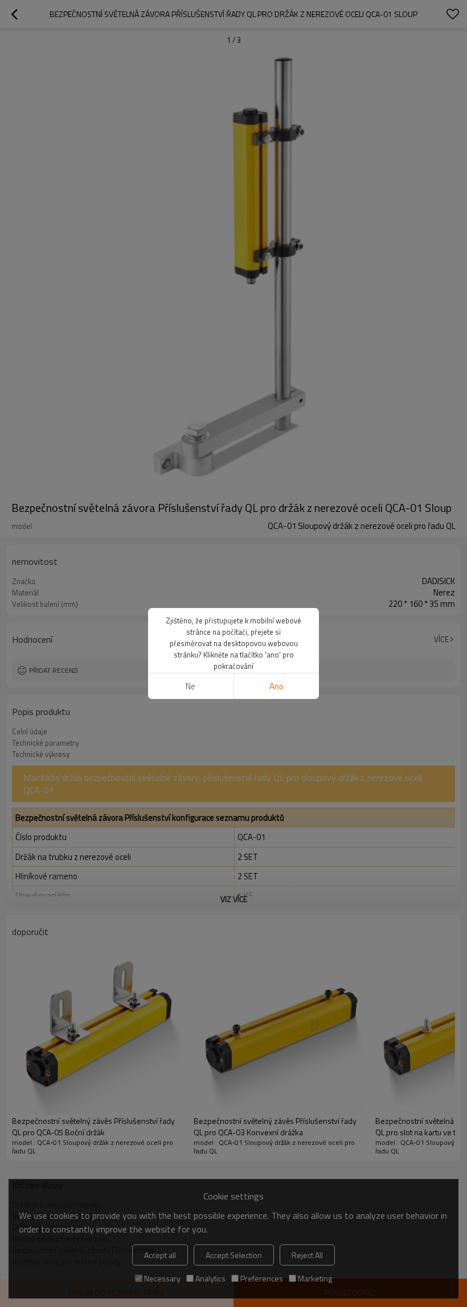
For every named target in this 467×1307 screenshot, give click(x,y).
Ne (190, 686)
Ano (276, 686)
